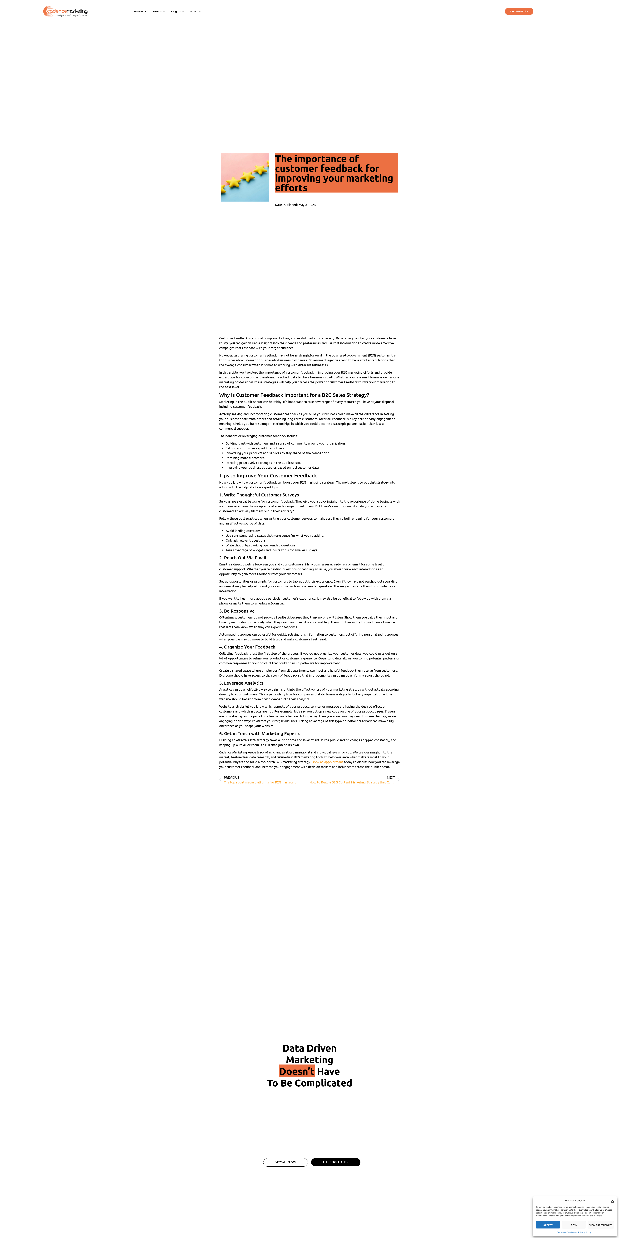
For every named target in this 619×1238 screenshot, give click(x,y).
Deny (574, 1225)
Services (138, 11)
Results (157, 11)
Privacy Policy (584, 1232)
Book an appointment (327, 762)
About (194, 11)
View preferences (600, 1225)
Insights (176, 11)
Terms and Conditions (567, 1232)
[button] (612, 1200)
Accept (548, 1225)
